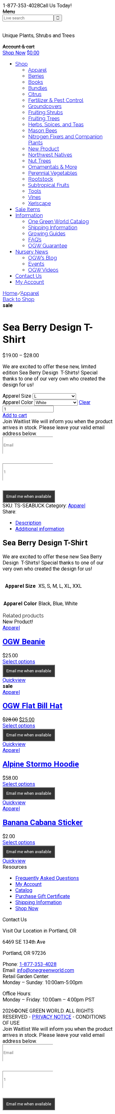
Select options (19, 662)
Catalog (23, 890)
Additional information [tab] (39, 529)
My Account (28, 884)
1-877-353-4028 (38, 964)
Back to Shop (18, 299)
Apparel (29, 293)
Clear (84, 402)
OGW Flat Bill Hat (32, 705)
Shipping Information (38, 902)
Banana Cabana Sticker (43, 822)
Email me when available (28, 496)
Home (10, 293)
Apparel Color (18, 402)
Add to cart (15, 415)
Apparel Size (17, 396)
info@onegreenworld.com (45, 970)
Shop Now (14, 53)
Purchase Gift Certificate (42, 896)
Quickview (14, 680)
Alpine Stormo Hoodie (41, 764)
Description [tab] (28, 523)
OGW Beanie (24, 641)
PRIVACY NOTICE (51, 1017)
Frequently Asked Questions (47, 878)
